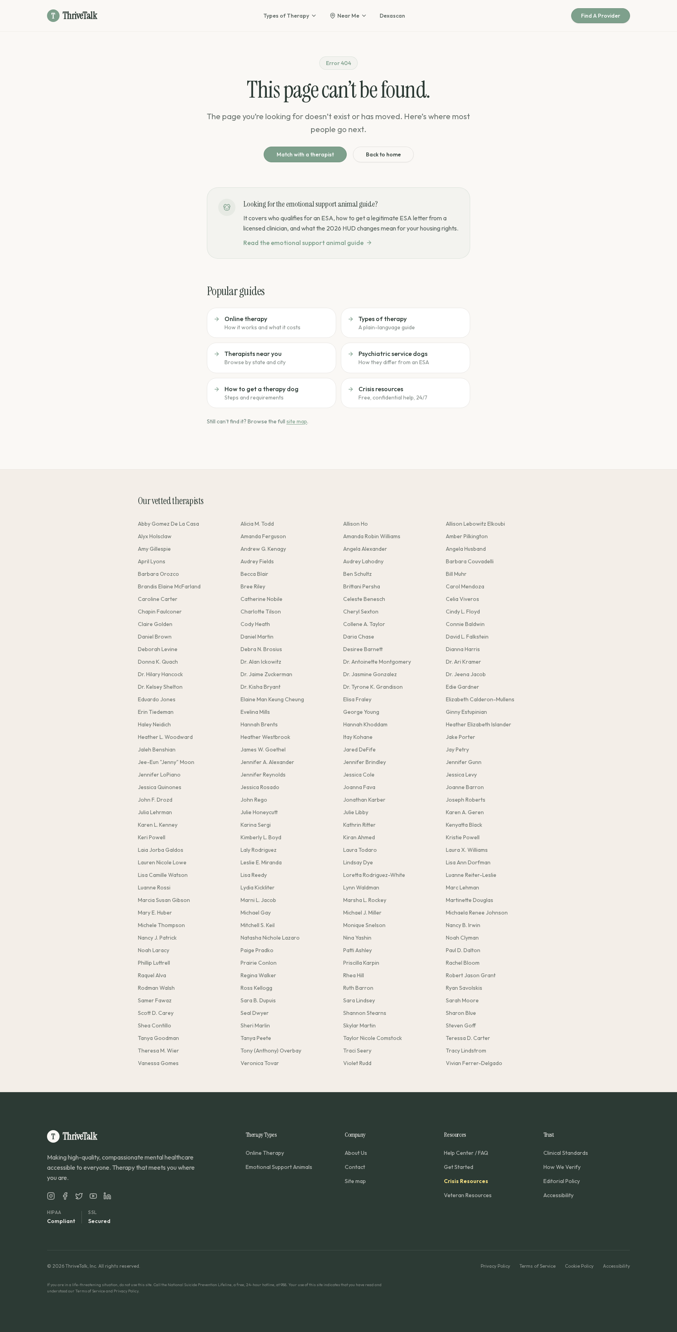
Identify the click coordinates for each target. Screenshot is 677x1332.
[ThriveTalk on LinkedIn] (107, 1196)
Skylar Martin (359, 1025)
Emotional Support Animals (279, 1166)
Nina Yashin (357, 937)
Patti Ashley (357, 950)
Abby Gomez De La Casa (168, 523)
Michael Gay (256, 912)
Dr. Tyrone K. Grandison (373, 686)
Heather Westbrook (265, 736)
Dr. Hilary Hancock (160, 674)
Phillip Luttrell (154, 962)
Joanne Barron (465, 787)
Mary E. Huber (155, 912)
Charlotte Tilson (261, 611)
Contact (355, 1166)
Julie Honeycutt (259, 812)
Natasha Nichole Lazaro (270, 937)
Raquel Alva (152, 975)
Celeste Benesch (364, 598)
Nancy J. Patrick (157, 937)
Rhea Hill (353, 975)
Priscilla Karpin (361, 962)
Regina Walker (258, 975)
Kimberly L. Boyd (261, 837)
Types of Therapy (286, 15)
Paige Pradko (257, 950)
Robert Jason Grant (471, 975)
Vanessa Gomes (158, 1063)
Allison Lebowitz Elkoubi (475, 523)
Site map (355, 1181)
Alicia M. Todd (257, 523)
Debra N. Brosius (261, 649)
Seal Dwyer (255, 1012)
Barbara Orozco (158, 573)
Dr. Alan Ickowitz (261, 661)
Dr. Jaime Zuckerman (266, 674)
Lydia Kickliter (258, 887)
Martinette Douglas (469, 900)
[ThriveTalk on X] (79, 1196)
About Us (356, 1152)
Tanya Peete (256, 1038)
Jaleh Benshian (157, 749)
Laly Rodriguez (259, 849)
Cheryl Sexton (360, 611)
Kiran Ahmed (359, 837)
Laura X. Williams (467, 849)
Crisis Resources (466, 1181)
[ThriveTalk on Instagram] (51, 1196)
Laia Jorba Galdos (160, 849)
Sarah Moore (462, 1000)
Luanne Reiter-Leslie (471, 874)
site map (296, 421)
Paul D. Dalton (463, 950)
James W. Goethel (263, 749)
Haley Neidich (154, 724)
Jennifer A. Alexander (267, 762)
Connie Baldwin (465, 624)
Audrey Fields (257, 561)
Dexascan (392, 15)
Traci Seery (357, 1050)
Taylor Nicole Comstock (372, 1038)
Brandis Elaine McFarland (169, 586)
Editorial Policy (561, 1181)
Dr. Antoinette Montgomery (377, 661)
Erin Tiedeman (156, 711)
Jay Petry (457, 749)
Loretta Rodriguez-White (374, 874)
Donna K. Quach (158, 661)
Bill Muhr (456, 573)
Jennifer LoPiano (159, 774)
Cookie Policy (579, 1266)
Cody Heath (255, 624)
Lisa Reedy (254, 874)
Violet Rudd (357, 1063)
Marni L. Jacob (258, 900)
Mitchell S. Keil (258, 925)
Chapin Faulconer (160, 611)
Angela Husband (466, 548)
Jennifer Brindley (364, 762)
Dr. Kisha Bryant (261, 686)
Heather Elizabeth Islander (478, 724)
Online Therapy (265, 1152)
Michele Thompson (161, 925)
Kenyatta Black (464, 824)
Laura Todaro (360, 849)
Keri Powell (151, 837)
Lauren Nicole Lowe (162, 862)
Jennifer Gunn (464, 762)
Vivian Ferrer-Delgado (474, 1063)
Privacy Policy (495, 1266)
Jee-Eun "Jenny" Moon (166, 762)
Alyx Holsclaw (155, 536)
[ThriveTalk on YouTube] (93, 1196)
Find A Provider (600, 15)
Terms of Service (538, 1266)
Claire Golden (155, 624)
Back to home (383, 154)
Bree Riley (253, 586)
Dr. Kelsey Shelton (160, 686)
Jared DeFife (359, 749)
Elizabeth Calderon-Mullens (480, 699)
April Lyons (151, 561)
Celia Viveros (462, 598)
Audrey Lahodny (363, 561)
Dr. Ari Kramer (463, 661)
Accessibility (558, 1195)
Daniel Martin (257, 636)
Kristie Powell (463, 837)
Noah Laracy (153, 950)
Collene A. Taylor (364, 624)
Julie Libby (355, 812)
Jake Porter (460, 736)
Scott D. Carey (156, 1012)
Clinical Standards (565, 1152)
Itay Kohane (358, 736)
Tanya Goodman (158, 1038)
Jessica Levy (461, 774)
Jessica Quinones (159, 787)
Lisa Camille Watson (163, 874)
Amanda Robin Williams (371, 536)
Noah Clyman (462, 937)
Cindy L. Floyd (463, 611)
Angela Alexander (365, 548)
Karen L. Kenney (157, 824)
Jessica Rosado (260, 787)
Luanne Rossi (154, 887)
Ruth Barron (358, 987)
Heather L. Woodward (165, 736)
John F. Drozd (155, 799)
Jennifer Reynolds (263, 774)
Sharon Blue (461, 1012)
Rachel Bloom (463, 962)
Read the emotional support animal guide (303, 243)
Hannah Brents (259, 724)
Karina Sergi (256, 824)
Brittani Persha (361, 586)
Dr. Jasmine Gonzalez (370, 674)
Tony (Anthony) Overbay (271, 1050)
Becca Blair (254, 573)
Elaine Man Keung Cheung (272, 699)
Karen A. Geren (465, 812)
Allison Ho (355, 523)
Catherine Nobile (261, 598)
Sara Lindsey (359, 1000)
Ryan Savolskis (464, 987)
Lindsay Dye (358, 862)
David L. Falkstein (467, 636)
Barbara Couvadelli (470, 561)
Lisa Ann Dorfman (468, 862)
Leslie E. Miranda (261, 862)
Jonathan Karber (364, 799)
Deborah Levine (157, 649)
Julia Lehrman (155, 812)
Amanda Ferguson (263, 536)
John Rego (254, 799)
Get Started (458, 1166)
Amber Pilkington (467, 536)
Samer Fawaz (155, 1000)
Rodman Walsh (156, 987)
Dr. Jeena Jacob (466, 674)
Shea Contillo (154, 1025)
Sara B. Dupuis (258, 1000)
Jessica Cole (359, 774)
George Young (361, 711)
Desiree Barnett (363, 649)
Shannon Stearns (364, 1012)
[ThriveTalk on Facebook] (65, 1196)
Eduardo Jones (157, 699)
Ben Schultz (357, 573)
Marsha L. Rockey (364, 900)
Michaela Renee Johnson (477, 912)
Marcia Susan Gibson (164, 900)
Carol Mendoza (465, 586)
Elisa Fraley (357, 699)
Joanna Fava (359, 787)
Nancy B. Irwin (463, 925)
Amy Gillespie (154, 548)
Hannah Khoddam (365, 724)
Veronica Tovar (260, 1063)
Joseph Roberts (465, 799)
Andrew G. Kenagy (263, 548)
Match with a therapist (305, 154)
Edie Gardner (462, 686)
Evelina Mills (255, 711)
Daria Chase (358, 636)
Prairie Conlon (259, 962)
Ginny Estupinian (466, 711)
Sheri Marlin (255, 1025)
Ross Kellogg (256, 987)
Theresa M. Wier (158, 1050)
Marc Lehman (462, 887)
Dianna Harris (463, 649)
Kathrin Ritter (359, 824)
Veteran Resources (468, 1195)
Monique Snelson (364, 925)
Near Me (348, 15)
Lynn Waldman (361, 887)
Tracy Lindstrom (466, 1050)
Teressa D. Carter (468, 1038)
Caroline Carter (157, 598)
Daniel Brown (155, 636)
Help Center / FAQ (466, 1152)
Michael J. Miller (362, 912)
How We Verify (562, 1166)
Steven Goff (461, 1025)
